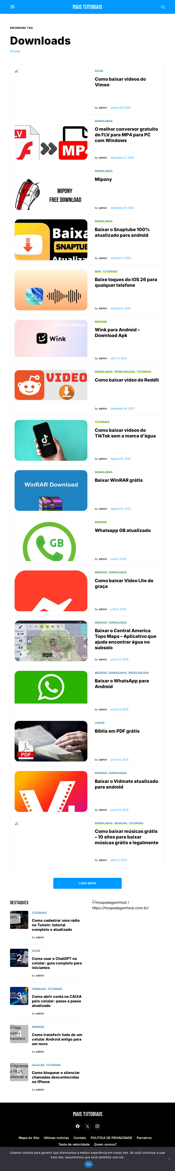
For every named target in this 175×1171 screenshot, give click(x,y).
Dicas (99, 70)
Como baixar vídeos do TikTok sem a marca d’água (125, 433)
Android (101, 321)
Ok (89, 1164)
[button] (12, 7)
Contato (80, 1138)
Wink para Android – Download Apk (117, 332)
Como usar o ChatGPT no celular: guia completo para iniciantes (57, 963)
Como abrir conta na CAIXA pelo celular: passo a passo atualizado (57, 1001)
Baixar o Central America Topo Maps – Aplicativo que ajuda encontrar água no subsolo (125, 639)
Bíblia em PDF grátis (117, 731)
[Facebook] (77, 1126)
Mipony (103, 179)
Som (98, 271)
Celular (38, 1064)
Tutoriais (110, 271)
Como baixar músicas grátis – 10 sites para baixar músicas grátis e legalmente (126, 837)
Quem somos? (105, 1144)
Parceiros (144, 1138)
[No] (169, 1159)
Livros (100, 722)
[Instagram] (97, 1126)
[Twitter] (87, 1126)
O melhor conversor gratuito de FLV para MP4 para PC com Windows (126, 134)
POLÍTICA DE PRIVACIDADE (111, 1138)
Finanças (39, 988)
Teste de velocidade (74, 1144)
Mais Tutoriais (87, 6)
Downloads (104, 120)
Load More (87, 883)
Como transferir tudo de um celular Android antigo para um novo (57, 1039)
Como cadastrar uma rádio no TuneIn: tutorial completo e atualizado (56, 925)
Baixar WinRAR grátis (119, 480)
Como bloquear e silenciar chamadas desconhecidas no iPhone (56, 1077)
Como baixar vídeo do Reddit (127, 380)
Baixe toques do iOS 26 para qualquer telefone (126, 282)
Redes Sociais (124, 371)
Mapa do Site (29, 1138)
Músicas (120, 823)
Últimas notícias (56, 1138)
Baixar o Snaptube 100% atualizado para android (122, 232)
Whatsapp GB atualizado (123, 530)
